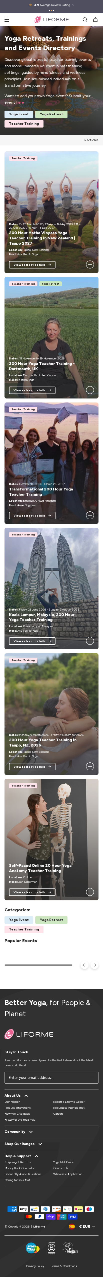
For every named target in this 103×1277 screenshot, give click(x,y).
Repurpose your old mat (68, 1107)
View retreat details (30, 264)
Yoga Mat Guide (63, 1162)
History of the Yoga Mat (19, 1119)
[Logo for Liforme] (51, 19)
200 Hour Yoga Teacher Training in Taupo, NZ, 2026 (42, 743)
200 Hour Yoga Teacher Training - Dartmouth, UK (42, 366)
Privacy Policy (35, 1266)
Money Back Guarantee (19, 1168)
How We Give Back (17, 1113)
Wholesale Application (67, 1174)
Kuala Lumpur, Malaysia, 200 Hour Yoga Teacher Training (41, 617)
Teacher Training (24, 124)
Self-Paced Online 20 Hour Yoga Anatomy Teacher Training (40, 868)
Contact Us (60, 1168)
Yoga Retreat (51, 114)
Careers (58, 1113)
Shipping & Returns (17, 1162)
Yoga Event (19, 114)
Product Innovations (17, 1107)
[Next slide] (94, 965)
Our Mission (12, 1101)
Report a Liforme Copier (68, 1101)
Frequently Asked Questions (22, 1174)
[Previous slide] (84, 965)
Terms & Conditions (64, 1266)
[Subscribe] (92, 1077)
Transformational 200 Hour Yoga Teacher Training (41, 492)
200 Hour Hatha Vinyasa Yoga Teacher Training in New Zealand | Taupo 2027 (42, 238)
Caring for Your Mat (17, 1180)
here (20, 102)
